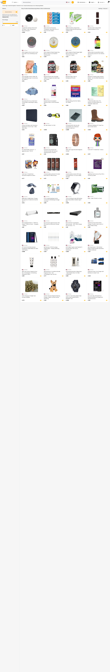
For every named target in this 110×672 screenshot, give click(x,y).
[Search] (73, 2)
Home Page (4, 5)
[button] (82, 2)
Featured (105, 8)
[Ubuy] (3, 2)
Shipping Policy (5, 17)
